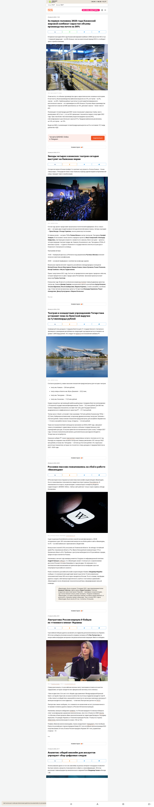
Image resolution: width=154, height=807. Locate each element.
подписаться (98, 138)
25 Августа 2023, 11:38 (54, 17)
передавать (91, 724)
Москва (58, 5)
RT (49, 772)
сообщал (62, 561)
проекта (78, 333)
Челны (49, 5)
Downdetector (94, 482)
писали (101, 713)
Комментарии (77, 147)
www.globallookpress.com (69, 684)
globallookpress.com (70, 535)
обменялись (52, 720)
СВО (49, 736)
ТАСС (98, 700)
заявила (72, 710)
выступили (82, 282)
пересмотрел (70, 438)
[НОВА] (90, 10)
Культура (50, 297)
